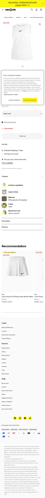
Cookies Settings (14, 100)
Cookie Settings (6, 338)
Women (18, 17)
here (24, 91)
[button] (2, 9)
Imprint (16, 94)
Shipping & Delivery (7, 398)
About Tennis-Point (7, 390)
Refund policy (33, 429)
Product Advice (6, 405)
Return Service (6, 355)
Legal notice (14, 429)
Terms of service (23, 429)
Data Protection (8, 94)
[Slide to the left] (18, 66)
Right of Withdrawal (7, 327)
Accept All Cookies (30, 100)
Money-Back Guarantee (8, 335)
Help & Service (6, 348)
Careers (4, 362)
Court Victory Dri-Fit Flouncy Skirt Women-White (17, 296)
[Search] (32, 9)
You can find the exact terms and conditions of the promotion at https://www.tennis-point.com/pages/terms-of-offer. (21, 492)
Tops (25, 17)
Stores (3, 394)
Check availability (7, 163)
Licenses (4, 331)
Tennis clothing (8, 17)
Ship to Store (5, 373)
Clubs (3, 370)
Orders (3, 351)
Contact (4, 387)
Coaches (4, 366)
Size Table (4, 144)
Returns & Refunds (7, 401)
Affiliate (4, 359)
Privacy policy (6, 429)
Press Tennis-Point (7, 409)
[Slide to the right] (27, 66)
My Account (5, 383)
